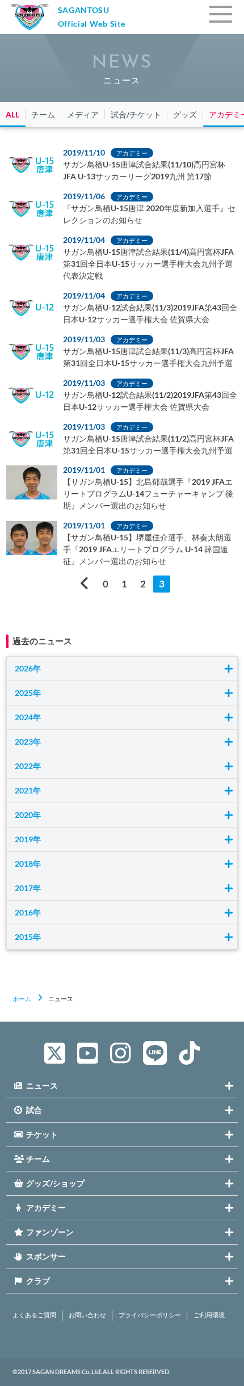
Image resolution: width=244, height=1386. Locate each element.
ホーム (21, 998)
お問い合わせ (87, 1315)
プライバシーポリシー (150, 1315)
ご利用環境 (209, 1315)
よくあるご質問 (34, 1315)
